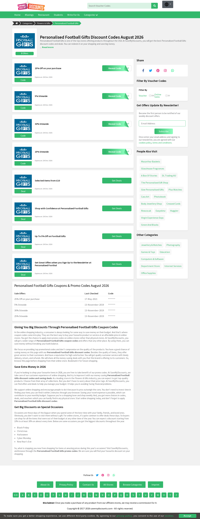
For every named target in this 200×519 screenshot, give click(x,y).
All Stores (108, 484)
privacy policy (124, 516)
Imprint (155, 484)
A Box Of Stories (149, 175)
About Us (45, 484)
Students (58, 14)
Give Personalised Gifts (152, 189)
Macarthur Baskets (150, 161)
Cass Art (145, 196)
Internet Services (173, 266)
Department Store (150, 266)
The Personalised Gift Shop (154, 182)
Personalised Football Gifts (66, 23)
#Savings (29, 14)
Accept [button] (187, 516)
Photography (173, 244)
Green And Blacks (149, 224)
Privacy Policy (66, 484)
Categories (89, 14)
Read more (48, 47)
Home (17, 14)
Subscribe (164, 131)
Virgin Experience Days (152, 217)
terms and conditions (162, 142)
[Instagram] (165, 70)
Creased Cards (173, 203)
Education (165, 251)
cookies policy (145, 142)
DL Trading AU (169, 175)
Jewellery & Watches (151, 244)
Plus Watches (175, 189)
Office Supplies (148, 273)
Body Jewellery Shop (151, 203)
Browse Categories (132, 484)
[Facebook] (143, 70)
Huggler (174, 210)
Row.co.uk (146, 210)
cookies (169, 516)
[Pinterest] (158, 70)
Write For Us (73, 14)
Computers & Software (152, 259)
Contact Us (88, 484)
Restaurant (43, 14)
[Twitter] (150, 70)
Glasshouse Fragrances (152, 168)
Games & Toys (148, 251)
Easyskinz (160, 210)
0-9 (15, 495)
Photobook (160, 196)
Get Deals (117, 180)
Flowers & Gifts (43, 23)
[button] (167, 4)
